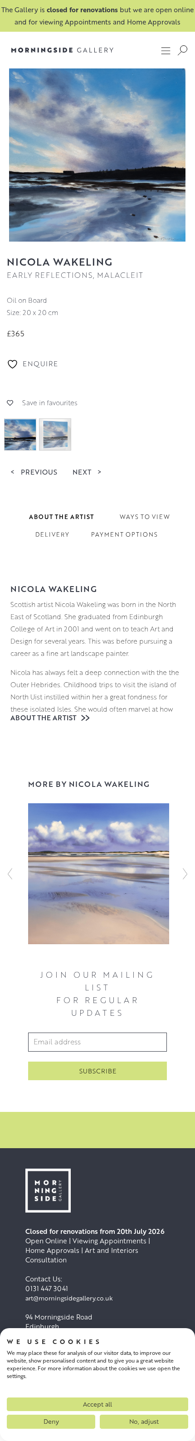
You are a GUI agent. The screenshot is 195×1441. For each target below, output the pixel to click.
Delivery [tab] (52, 534)
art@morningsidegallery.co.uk (69, 1298)
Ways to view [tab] (145, 517)
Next (87, 471)
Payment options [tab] (124, 534)
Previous (33, 471)
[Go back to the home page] (62, 50)
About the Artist (44, 718)
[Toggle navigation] (166, 50)
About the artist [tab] (61, 517)
